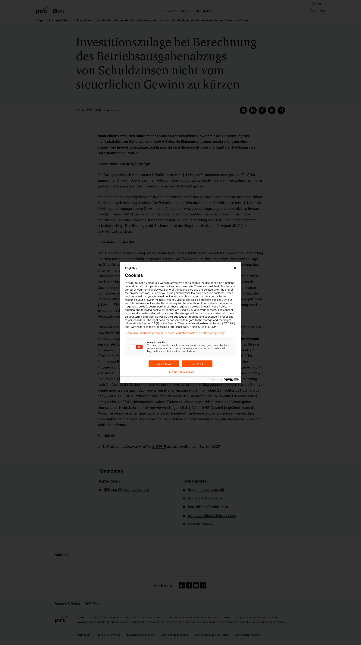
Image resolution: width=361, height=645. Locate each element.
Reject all (197, 364)
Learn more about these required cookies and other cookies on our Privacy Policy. (175, 333)
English (130, 268)
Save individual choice (180, 371)
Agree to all (164, 364)
